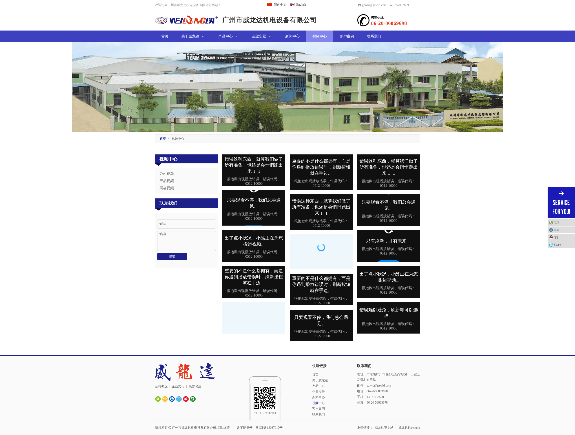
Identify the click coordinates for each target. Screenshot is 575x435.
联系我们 (318, 414)
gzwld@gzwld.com (374, 5)
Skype (557, 244)
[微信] (158, 399)
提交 (172, 256)
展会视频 (166, 188)
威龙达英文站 (384, 427)
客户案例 (318, 408)
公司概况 (161, 386)
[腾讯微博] (179, 399)
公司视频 (166, 174)
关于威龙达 (320, 380)
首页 (315, 374)
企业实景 (318, 391)
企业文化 (178, 386)
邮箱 (556, 229)
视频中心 (318, 403)
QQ (556, 237)
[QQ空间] (165, 399)
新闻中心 (318, 397)
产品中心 (318, 386)
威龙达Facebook (409, 427)
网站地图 (224, 427)
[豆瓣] (193, 399)
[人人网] (172, 399)
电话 (556, 222)
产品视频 (166, 181)
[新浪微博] (186, 399)
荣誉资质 (195, 386)
